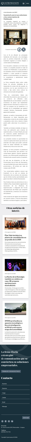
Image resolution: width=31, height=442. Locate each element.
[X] (24, 50)
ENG (27, 3)
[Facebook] (19, 50)
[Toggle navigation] (23, 3)
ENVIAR (26, 417)
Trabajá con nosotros (11, 371)
